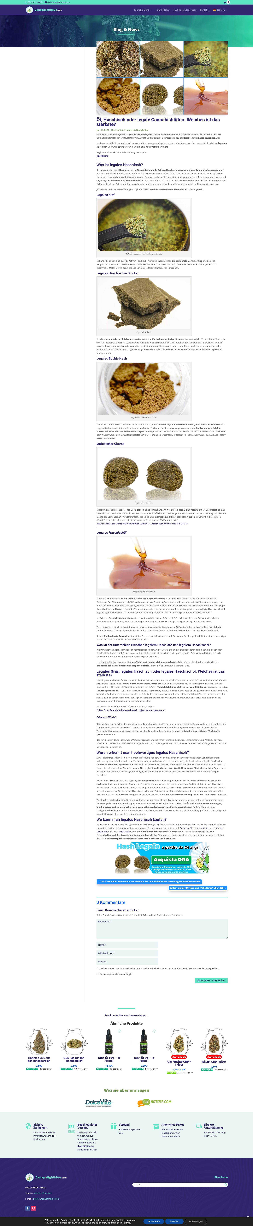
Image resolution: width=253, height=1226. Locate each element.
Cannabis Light (141, 10)
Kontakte (205, 10)
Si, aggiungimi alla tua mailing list (116, 974)
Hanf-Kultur (117, 130)
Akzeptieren (154, 1221)
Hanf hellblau (162, 10)
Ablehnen (174, 1221)
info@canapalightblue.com (46, 1198)
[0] (226, 2)
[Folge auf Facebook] (27, 1208)
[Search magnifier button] (226, 1185)
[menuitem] (220, 12)
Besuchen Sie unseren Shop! (194, 828)
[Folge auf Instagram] (33, 1208)
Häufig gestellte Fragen (184, 10)
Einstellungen (196, 1221)
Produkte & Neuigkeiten (136, 130)
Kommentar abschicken (211, 980)
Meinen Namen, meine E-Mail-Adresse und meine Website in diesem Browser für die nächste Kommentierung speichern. (160, 968)
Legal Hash (124, 831)
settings (126, 1222)
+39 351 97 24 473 (34, 2)
